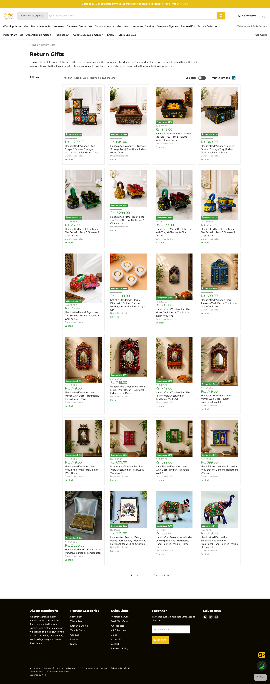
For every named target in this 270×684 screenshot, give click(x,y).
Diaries (73, 644)
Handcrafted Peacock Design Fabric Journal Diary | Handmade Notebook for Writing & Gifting (128, 541)
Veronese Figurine (167, 26)
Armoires (58, 26)
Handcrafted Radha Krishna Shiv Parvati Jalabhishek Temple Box (83, 551)
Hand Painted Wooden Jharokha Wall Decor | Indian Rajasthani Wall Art (173, 470)
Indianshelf (62, 35)
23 (155, 575)
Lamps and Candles (142, 26)
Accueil (34, 45)
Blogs (114, 634)
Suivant (165, 575)
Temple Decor (77, 630)
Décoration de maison (39, 35)
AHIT (44, 675)
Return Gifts (188, 26)
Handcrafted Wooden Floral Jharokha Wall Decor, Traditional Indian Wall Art (219, 303)
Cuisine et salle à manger (88, 35)
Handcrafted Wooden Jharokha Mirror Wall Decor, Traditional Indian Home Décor (82, 396)
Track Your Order (119, 621)
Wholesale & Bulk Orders (252, 26)
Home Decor (76, 616)
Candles (74, 634)
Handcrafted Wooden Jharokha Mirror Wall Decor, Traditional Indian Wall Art (173, 312)
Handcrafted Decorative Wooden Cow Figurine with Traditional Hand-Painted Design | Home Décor (174, 542)
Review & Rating (119, 648)
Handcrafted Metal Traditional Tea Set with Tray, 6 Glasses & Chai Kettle (82, 232)
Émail (110, 35)
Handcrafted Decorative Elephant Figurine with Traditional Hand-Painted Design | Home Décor (219, 542)
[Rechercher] (221, 15)
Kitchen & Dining (79, 625)
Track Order (260, 35)
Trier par (67, 78)
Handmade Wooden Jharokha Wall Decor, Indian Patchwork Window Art (127, 470)
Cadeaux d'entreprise (79, 26)
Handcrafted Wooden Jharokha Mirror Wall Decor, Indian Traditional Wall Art (173, 396)
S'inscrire (160, 640)
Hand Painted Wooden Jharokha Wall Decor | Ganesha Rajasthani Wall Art (219, 470)
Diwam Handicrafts (74, 155)
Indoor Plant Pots (13, 35)
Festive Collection (208, 26)
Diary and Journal (105, 26)
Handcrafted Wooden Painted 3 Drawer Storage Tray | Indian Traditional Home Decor (218, 149)
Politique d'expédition (121, 668)
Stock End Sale (127, 35)
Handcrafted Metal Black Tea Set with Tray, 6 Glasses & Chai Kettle (174, 232)
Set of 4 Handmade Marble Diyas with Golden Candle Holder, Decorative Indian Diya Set (127, 305)
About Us (116, 639)
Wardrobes (76, 621)
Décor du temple (40, 26)
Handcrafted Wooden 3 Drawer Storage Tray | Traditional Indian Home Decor (128, 149)
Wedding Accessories (15, 26)
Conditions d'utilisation (67, 668)
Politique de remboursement (95, 668)
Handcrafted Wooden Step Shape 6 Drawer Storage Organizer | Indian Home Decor (82, 149)
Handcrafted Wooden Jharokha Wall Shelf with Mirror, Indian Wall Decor (82, 470)
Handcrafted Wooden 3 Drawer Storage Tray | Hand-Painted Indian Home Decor (173, 137)
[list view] (238, 78)
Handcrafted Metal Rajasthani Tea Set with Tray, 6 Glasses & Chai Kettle (82, 316)
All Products (117, 625)
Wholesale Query (120, 616)
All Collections (118, 630)
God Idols (123, 26)
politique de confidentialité (42, 668)
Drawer (74, 639)
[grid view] (234, 78)
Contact (115, 644)
